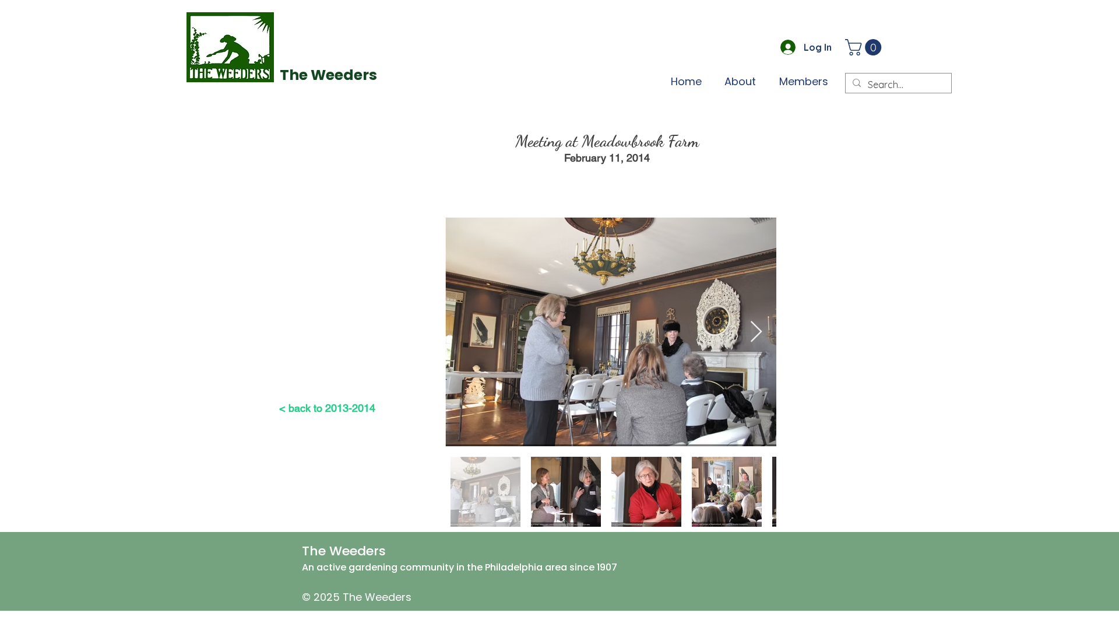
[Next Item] (756, 332)
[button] (865, 47)
